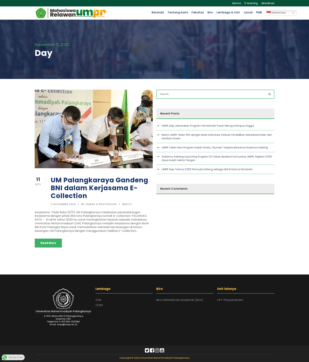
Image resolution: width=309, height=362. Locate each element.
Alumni (236, 3)
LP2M (99, 305)
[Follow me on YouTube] (162, 351)
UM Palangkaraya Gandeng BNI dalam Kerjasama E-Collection (99, 188)
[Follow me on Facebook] (152, 351)
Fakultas (198, 12)
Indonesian (278, 12)
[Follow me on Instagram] (157, 351)
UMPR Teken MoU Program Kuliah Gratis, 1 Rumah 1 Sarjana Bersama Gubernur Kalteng (215, 147)
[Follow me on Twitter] (147, 351)
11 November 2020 (63, 204)
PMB (259, 12)
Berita (127, 204)
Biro (210, 12)
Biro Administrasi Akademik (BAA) (179, 300)
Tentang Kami (178, 12)
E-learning (251, 3)
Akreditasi (267, 3)
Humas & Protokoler (101, 204)
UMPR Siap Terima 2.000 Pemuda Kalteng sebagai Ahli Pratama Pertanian (207, 169)
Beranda (158, 12)
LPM (98, 300)
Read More (48, 243)
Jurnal (247, 12)
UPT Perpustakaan (230, 300)
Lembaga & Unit (228, 12)
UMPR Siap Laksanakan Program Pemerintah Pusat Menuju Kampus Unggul (208, 126)
